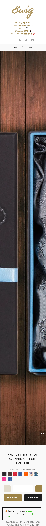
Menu (13, 40)
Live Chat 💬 (23, 28)
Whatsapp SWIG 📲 (23, 31)
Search (26, 40)
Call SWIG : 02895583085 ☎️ (23, 34)
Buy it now (33, 498)
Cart (32, 40)
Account (20, 40)
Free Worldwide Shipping (23, 25)
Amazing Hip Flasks (23, 23)
